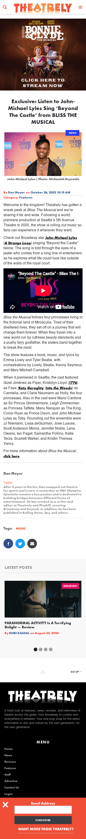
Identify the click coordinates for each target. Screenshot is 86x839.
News (8, 755)
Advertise (10, 781)
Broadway (70, 585)
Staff (7, 775)
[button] (80, 7)
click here (11, 456)
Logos (8, 794)
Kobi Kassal (19, 633)
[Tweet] (20, 543)
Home (8, 749)
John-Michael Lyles (61, 237)
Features (25, 197)
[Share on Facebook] (8, 543)
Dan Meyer (16, 192)
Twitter (8, 483)
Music (73, 132)
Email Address (43, 803)
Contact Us (11, 787)
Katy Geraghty (31, 387)
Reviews (10, 762)
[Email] (32, 543)
